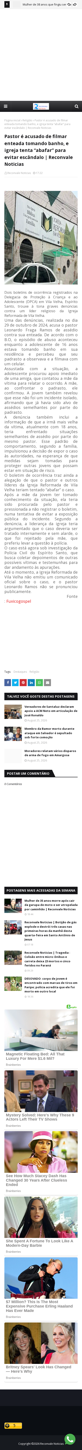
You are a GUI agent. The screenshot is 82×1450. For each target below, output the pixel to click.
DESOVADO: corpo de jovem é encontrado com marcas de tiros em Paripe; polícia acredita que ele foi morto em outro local (50, 985)
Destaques (20, 672)
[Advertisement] (41, 54)
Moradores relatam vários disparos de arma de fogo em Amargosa (50, 753)
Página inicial (12, 120)
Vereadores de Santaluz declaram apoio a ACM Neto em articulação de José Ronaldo (50, 711)
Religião (27, 120)
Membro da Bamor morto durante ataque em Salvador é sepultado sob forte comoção (49, 733)
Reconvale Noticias (19, 173)
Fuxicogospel (18, 601)
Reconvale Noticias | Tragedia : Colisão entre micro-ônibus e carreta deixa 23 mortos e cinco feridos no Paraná (47, 959)
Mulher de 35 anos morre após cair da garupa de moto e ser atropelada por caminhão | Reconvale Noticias (51, 905)
